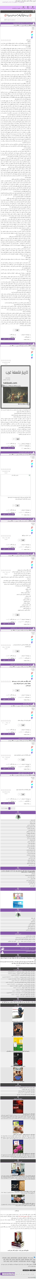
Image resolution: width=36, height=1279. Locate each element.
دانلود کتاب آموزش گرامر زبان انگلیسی (27, 985)
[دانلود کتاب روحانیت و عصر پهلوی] (32, 562)
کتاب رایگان (18, 1259)
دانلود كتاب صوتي (31, 860)
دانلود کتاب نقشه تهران (30, 996)
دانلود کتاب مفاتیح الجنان (30, 989)
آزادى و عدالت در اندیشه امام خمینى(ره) (22, 23)
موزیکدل (33, 873)
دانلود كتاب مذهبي (31, 841)
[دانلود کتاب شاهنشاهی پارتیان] (32, 747)
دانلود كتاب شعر (31, 843)
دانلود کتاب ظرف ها (27, 703)
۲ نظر (12, 630)
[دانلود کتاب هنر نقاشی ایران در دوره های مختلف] (32, 673)
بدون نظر (15, 25)
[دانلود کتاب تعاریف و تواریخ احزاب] (32, 528)
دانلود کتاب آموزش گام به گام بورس (27, 975)
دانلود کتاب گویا (14, 1257)
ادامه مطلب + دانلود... (7, 339)
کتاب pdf (28, 1261)
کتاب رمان (33, 878)
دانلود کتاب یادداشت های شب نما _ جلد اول (26, 1094)
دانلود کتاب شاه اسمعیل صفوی (25, 773)
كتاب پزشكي (32, 823)
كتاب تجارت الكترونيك (30, 835)
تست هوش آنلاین (31, 926)
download (27, 1259)
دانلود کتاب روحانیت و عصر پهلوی (24, 553)
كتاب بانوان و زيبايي (31, 851)
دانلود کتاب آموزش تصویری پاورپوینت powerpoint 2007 (20, 977)
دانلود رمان (32, 886)
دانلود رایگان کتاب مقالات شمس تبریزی (23, 939)
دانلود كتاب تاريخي (25, 454)
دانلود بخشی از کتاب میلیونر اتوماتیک (27, 1087)
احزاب (26, 535)
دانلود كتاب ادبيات (31, 845)
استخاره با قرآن (32, 925)
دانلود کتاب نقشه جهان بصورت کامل (27, 994)
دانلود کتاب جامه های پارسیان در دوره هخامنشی (21, 628)
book (31, 1259)
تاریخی (28, 25)
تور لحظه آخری (32, 883)
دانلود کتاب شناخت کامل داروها (28, 987)
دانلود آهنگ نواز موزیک (30, 875)
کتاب (28, 580)
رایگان (9, 1257)
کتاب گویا (25, 1257)
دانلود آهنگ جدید (31, 877)
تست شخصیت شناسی (30, 930)
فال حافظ (33, 918)
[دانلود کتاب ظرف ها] (32, 713)
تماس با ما (23, 8)
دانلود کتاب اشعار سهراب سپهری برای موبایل (26, 971)
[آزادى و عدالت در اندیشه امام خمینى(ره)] (32, 32)
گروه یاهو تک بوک (31, 928)
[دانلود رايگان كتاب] (18, 818)
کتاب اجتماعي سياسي (25, 521)
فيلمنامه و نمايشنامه (31, 855)
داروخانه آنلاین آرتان (30, 880)
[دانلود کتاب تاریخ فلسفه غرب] (32, 352)
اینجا (18, 1223)
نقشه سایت (25, 1270)
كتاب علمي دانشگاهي (30, 831)
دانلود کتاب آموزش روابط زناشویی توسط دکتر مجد (25, 982)
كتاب (34, 1262)
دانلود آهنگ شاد (31, 882)
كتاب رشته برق (32, 865)
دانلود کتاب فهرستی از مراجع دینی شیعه (27, 1091)
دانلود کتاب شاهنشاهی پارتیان (25, 738)
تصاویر (29, 720)
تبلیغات (27, 8)
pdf (10, 1259)
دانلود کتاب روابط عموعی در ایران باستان (26, 1092)
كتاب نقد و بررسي (31, 853)
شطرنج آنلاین (32, 923)
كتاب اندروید (32, 821)
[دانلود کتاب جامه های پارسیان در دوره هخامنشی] (32, 637)
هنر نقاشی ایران (21, 681)
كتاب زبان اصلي (32, 858)
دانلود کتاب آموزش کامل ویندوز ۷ (28, 990)
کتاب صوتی (20, 1257)
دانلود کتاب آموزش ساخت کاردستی (28, 980)
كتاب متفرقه (32, 840)
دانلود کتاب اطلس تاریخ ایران (25, 452)
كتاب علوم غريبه (31, 830)
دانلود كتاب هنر (26, 630)
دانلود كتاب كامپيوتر (31, 836)
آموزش (22, 1259)
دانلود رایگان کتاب (22, 1261)
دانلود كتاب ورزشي (31, 846)
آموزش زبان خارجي (31, 838)
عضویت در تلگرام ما (16, 8)
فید (32, 1270)
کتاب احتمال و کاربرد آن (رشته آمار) (23, 937)
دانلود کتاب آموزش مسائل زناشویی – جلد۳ (26, 979)
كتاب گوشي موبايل (31, 861)
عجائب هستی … (28, 936)
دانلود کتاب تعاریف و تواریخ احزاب (24, 518)
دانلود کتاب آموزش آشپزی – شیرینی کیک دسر (25, 984)
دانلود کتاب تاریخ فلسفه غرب (25, 343)
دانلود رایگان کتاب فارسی (26, 644)
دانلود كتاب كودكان (31, 828)
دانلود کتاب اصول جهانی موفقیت (28, 1089)
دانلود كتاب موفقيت (31, 833)
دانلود (11, 1261)
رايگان (8, 1261)
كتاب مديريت (32, 856)
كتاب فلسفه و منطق (25, 345)
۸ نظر (11, 345)
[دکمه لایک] (17, 330)
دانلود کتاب (32, 8)
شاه (23, 789)
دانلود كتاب (26, 1250)
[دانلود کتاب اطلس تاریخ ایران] (32, 461)
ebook (7, 1259)
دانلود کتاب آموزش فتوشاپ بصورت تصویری (26, 973)
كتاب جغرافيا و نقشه (31, 850)
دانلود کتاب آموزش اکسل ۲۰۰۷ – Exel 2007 (22, 992)
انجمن (33, 920)
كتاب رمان (33, 820)
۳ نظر (12, 706)
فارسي (13, 1259)
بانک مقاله (33, 921)
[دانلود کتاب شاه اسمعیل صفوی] (32, 782)
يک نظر (10, 454)
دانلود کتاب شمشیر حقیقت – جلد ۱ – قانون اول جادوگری (20, 941)
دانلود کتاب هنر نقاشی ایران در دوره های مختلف (21, 664)
